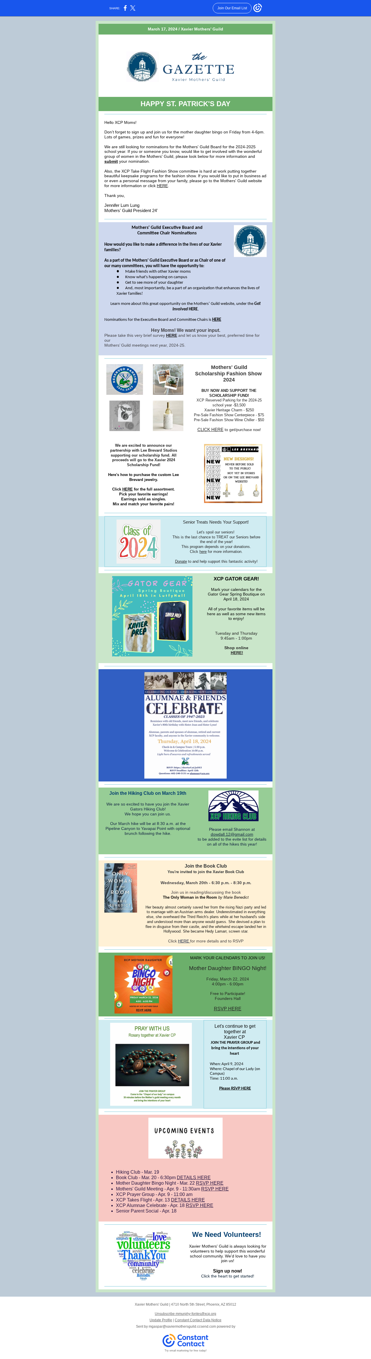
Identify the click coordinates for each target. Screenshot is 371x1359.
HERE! (237, 652)
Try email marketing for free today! (186, 1350)
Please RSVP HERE (235, 1088)
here (203, 551)
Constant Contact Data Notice (198, 1320)
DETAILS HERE (194, 1177)
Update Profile (161, 1320)
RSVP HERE (227, 1008)
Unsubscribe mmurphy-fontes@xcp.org (185, 1314)
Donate (181, 561)
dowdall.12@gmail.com (232, 834)
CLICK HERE (210, 429)
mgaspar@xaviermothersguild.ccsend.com (182, 1326)
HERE (162, 185)
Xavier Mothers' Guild (202, 29)
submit (111, 161)
